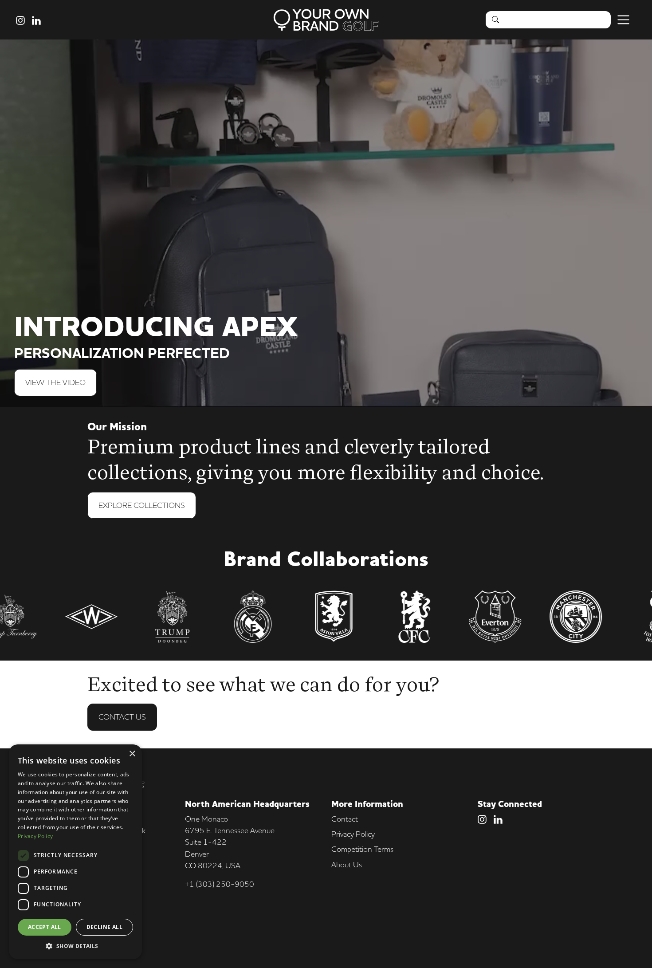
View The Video (55, 382)
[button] (75, 945)
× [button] (132, 754)
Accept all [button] (44, 927)
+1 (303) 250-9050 (219, 884)
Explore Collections (141, 505)
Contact (344, 818)
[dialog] (75, 851)
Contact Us (122, 716)
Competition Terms (362, 849)
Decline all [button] (104, 927)
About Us (346, 864)
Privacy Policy (353, 833)
